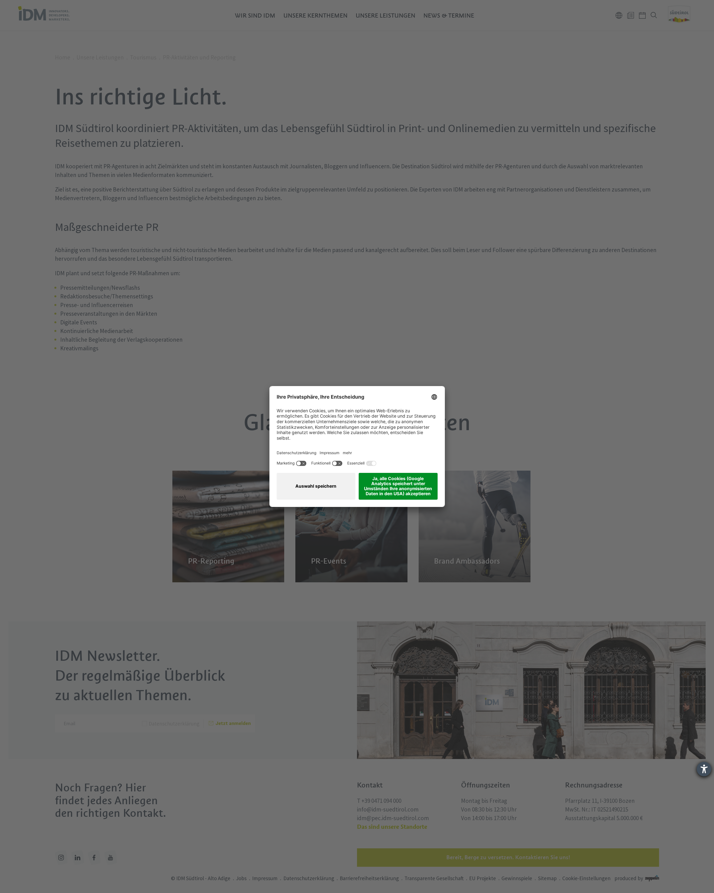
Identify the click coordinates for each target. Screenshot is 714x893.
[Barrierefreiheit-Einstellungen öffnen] (704, 769)
